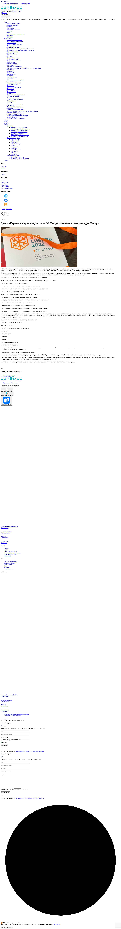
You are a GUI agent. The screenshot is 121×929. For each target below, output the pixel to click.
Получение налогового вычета (16, 34)
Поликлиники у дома (13, 155)
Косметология (11, 65)
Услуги (6, 120)
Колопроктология (12, 63)
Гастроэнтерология (12, 52)
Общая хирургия (12, 77)
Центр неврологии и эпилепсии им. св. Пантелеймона (22, 111)
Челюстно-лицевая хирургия (15, 114)
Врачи (5, 121)
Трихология (10, 105)
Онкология (10, 78)
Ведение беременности (13, 47)
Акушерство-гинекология (14, 40)
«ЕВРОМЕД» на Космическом (19, 136)
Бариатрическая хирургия (14, 44)
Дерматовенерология (13, 57)
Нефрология (10, 75)
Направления (7, 38)
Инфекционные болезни (14, 60)
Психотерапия (11, 90)
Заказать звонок (5, 16)
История (9, 26)
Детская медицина (12, 59)
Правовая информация (13, 23)
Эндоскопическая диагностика (16, 118)
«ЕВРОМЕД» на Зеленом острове (20, 129)
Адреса (6, 124)
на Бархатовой (15, 141)
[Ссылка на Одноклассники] (3, 718)
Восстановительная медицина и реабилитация (20, 49)
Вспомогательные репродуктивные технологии (20, 50)
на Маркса (13, 152)
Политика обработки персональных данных (16, 714)
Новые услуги (5, 186)
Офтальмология (11, 81)
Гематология (10, 53)
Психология (10, 89)
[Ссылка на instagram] (3, 5)
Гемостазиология (12, 54)
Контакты (10, 37)
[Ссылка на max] (6, 718)
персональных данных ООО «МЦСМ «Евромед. (30, 751)
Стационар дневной (13, 98)
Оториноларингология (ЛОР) (15, 80)
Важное (3, 180)
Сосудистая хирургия (13, 96)
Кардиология (11, 62)
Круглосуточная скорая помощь (16, 95)
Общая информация (12, 25)
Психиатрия (10, 86)
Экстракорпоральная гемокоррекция (17, 115)
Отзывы (6, 123)
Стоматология (11, 100)
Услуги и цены (8, 564)
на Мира (13, 145)
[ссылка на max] (6, 5)
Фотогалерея (10, 28)
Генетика (9, 56)
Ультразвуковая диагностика (15, 106)
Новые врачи (4, 185)
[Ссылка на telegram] (5, 718)
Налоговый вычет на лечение (12, 553)
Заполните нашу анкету (10, 554)
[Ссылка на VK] (1, 5)
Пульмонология (11, 92)
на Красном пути (15, 139)
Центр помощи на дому (13, 112)
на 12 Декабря (14, 151)
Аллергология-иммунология (15, 41)
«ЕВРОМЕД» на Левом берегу (19, 130)
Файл (7, 789)
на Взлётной (14, 142)
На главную (4, 1)
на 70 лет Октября (16, 144)
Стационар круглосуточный (15, 99)
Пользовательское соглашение (12, 715)
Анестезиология (11, 43)
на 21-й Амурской (16, 149)
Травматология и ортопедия (15, 103)
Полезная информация (7, 188)
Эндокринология (12, 117)
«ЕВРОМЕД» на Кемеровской (19, 132)
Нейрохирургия (11, 74)
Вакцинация (10, 46)
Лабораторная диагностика (14, 66)
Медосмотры (10, 71)
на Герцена (14, 148)
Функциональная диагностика (15, 109)
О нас (5, 22)
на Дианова (14, 154)
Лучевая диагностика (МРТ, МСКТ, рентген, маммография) (24, 68)
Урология (10, 108)
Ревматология (11, 93)
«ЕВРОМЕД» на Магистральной (20, 135)
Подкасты (3, 166)
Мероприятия (4, 182)
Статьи (3, 168)
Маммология (10, 69)
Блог (8, 32)
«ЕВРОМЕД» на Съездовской (19, 127)
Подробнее (57, 924)
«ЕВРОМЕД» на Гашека (17, 157)
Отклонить (9, 927)
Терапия (9, 102)
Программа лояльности (13, 29)
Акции (6, 160)
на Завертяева (14, 146)
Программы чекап (12, 84)
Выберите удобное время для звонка (11, 739)
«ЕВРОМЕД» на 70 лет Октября (20, 158)
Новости (9, 31)
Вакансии (10, 35)
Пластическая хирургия (14, 83)
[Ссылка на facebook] (5, 5)
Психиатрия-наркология (14, 87)
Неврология (10, 72)
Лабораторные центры (13, 138)
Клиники (9, 126)
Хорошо (3, 927)
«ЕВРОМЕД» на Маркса (17, 133)
